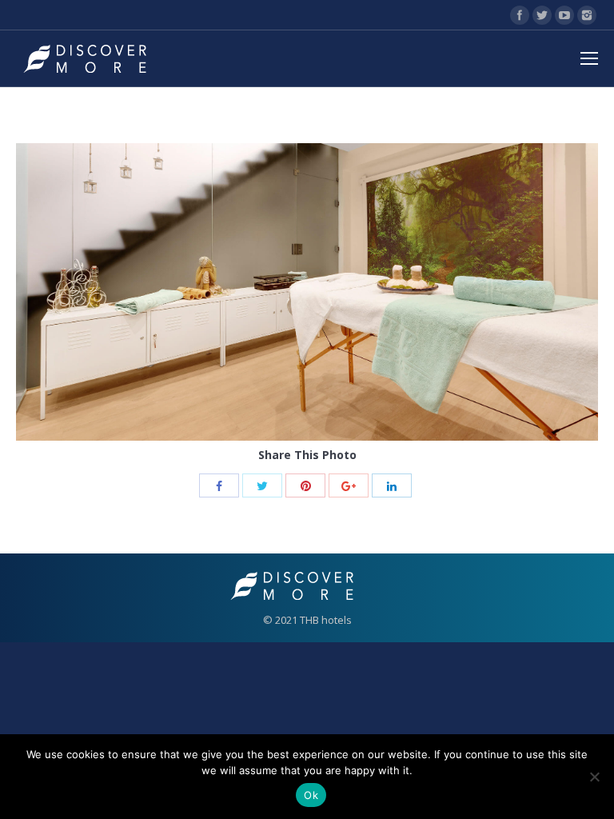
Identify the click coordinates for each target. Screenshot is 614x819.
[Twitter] (542, 15)
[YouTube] (564, 15)
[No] (594, 777)
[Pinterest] (305, 485)
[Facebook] (519, 15)
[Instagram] (586, 15)
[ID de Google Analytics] (349, 485)
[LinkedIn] (392, 485)
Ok (311, 795)
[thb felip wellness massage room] (307, 292)
